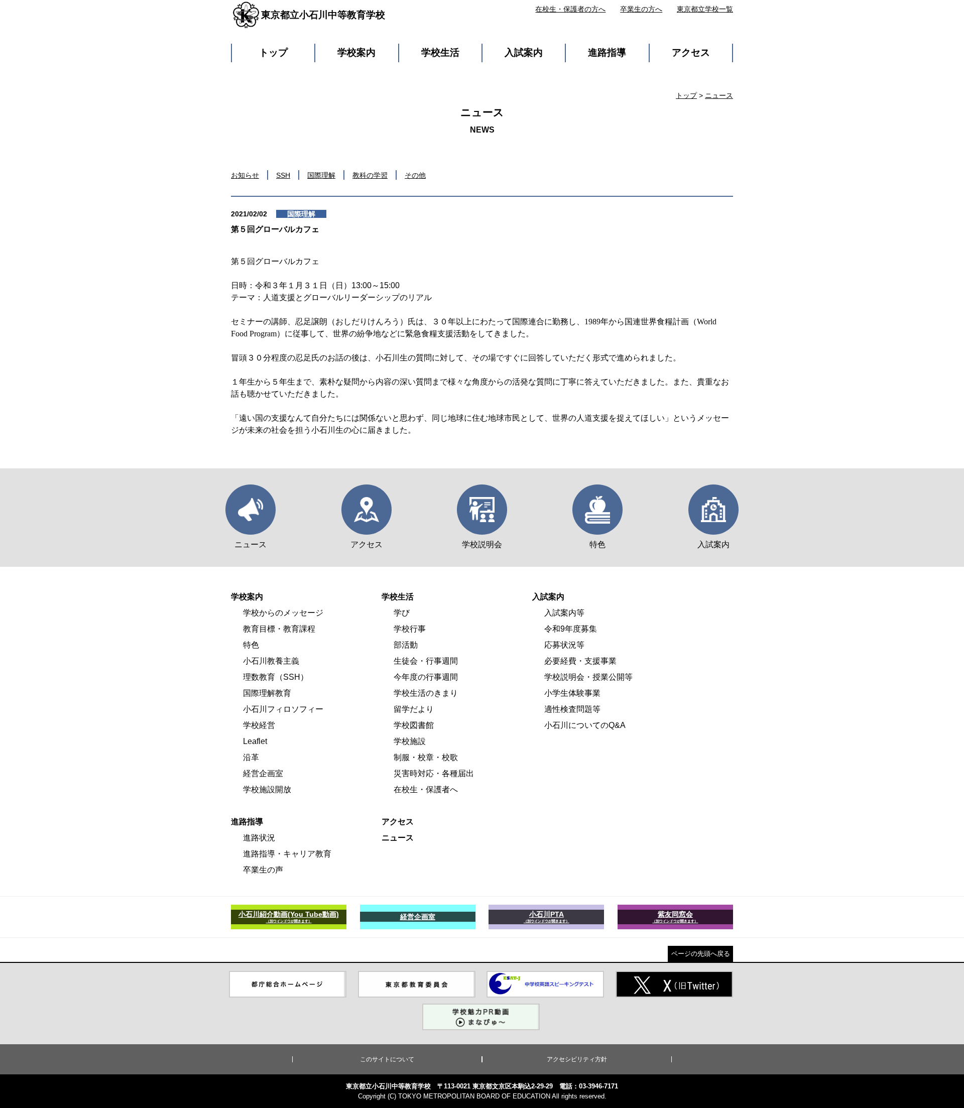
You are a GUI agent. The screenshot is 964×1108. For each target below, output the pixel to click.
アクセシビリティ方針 (577, 1059)
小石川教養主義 (271, 661)
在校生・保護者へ (426, 789)
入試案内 (524, 52)
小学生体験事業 (572, 693)
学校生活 (440, 52)
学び (402, 612)
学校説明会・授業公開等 (588, 677)
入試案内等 (564, 612)
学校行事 (410, 629)
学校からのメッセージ (283, 612)
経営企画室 (263, 773)
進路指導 (607, 52)
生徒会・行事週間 (426, 661)
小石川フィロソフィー (283, 709)
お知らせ (245, 175)
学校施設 (410, 741)
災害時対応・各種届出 (434, 773)
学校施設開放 (267, 789)
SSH (283, 175)
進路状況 (259, 837)
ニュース (719, 95)
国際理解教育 (267, 693)
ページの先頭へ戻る (700, 953)
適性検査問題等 (572, 709)
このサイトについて (387, 1059)
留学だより (414, 709)
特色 (251, 645)
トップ (273, 52)
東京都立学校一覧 (705, 9)
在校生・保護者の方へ (570, 9)
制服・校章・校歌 (426, 757)
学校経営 (259, 725)
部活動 (406, 645)
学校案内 (356, 52)
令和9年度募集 (570, 629)
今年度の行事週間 (426, 677)
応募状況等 (564, 645)
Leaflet (255, 741)
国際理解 (321, 175)
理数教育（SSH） (275, 677)
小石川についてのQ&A (585, 725)
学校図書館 (414, 725)
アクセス (691, 52)
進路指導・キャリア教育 (287, 853)
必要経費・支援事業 (580, 661)
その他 (415, 175)
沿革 (251, 757)
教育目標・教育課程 (279, 629)
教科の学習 (370, 175)
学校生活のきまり (426, 693)
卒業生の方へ (641, 9)
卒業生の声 (263, 870)
